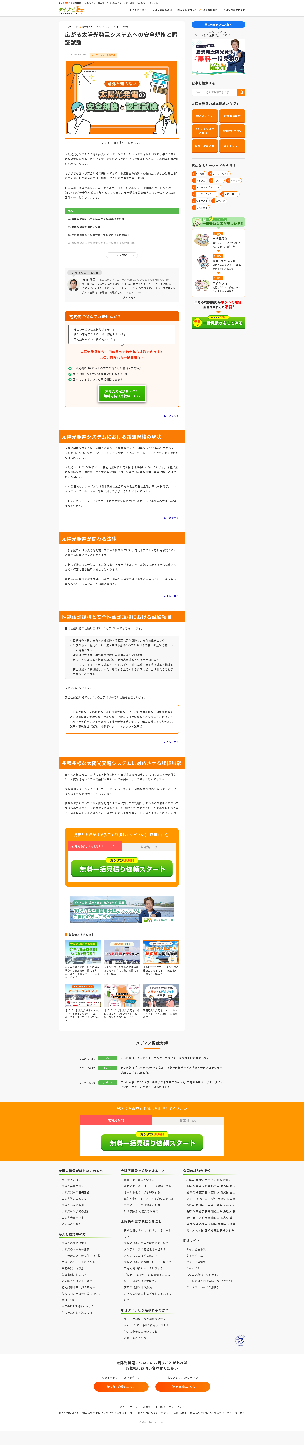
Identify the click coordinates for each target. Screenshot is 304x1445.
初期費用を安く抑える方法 (78, 1287)
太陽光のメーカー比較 (76, 1249)
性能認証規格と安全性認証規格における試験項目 (101, 235)
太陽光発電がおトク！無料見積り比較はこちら (122, 393)
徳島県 (225, 1217)
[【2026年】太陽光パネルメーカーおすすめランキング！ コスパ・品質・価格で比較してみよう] (83, 1004)
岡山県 (197, 1217)
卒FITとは (68, 1300)
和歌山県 (216, 1211)
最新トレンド (232, 146)
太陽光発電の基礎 (162, 10)
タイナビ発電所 (196, 1262)
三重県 (209, 1205)
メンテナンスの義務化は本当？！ (145, 1249)
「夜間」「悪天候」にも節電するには (147, 1274)
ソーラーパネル (219, 173)
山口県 (215, 1217)
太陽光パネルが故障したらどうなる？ (147, 1262)
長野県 (222, 1199)
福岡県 (213, 1224)
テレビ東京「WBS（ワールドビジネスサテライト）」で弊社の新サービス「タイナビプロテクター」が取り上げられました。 (171, 1084)
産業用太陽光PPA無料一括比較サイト (210, 1281)
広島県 (206, 1217)
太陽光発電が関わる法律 (86, 227)
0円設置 (199, 173)
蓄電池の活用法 (232, 131)
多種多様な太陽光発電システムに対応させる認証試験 (103, 243)
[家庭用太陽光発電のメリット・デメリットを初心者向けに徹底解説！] (161, 1004)
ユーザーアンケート (205, 193)
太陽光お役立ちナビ (234, 10)
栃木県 (215, 1186)
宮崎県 (209, 1230)
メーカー (234, 180)
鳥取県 (227, 1211)
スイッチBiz (194, 1268)
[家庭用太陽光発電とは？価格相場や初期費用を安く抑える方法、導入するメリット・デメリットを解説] (83, 960)
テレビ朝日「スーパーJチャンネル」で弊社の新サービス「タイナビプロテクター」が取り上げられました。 (172, 1070)
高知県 (203, 1224)
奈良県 (206, 1211)
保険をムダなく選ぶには (77, 1312)
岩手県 (209, 1180)
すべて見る (122, 255)
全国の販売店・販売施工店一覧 (81, 1255)
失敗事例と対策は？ (74, 1274)
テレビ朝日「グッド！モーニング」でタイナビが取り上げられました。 (165, 1058)
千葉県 (194, 1192)
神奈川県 (214, 1192)
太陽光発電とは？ (73, 1186)
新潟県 (225, 1192)
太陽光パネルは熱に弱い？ (140, 1255)
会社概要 (145, 1406)
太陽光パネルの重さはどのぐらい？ (146, 1243)
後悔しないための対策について (81, 1293)
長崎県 (231, 1224)
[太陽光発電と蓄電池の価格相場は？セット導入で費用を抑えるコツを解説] (122, 960)
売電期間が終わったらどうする (143, 1268)
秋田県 (227, 1180)
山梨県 (213, 1199)
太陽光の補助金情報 (74, 1243)
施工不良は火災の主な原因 (140, 1281)
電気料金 (219, 200)
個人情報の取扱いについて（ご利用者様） (162, 1412)
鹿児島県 (219, 1230)
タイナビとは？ (138, 10)
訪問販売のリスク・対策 (77, 1281)
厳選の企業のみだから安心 (140, 1331)
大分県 (200, 1230)
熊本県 (190, 1230)
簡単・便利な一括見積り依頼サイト (146, 1319)
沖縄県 (230, 1230)
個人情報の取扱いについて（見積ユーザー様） (217, 1412)
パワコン (217, 180)
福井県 (203, 1199)
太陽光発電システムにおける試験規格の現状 (98, 218)
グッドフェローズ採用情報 (203, 1287)
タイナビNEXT (195, 1255)
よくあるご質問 (71, 1224)
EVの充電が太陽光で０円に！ (142, 1211)
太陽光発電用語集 (73, 1217)
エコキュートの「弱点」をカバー (145, 1205)
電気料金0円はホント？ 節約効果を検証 (149, 1199)
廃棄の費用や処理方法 (138, 1287)
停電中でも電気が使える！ (140, 1180)
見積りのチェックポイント (78, 1262)
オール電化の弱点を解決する (142, 1192)
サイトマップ (177, 1406)
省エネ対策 (200, 200)
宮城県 (218, 1180)
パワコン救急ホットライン (203, 1274)
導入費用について (187, 10)
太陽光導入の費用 (73, 1205)
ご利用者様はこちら (182, 1387)
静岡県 (190, 1205)
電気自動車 (200, 207)
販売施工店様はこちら (121, 1387)
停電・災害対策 (204, 146)
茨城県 (206, 1186)
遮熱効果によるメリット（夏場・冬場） (149, 1186)
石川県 (194, 1199)
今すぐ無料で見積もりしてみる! (164, 1439)
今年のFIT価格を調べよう (78, 1306)
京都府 (227, 1205)
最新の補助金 (210, 10)
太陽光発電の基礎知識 (76, 1192)
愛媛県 (194, 1224)
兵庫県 (197, 1211)
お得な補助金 (232, 116)
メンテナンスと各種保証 (103, 55)
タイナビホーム (129, 1406)
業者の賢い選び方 (73, 1268)
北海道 (190, 1180)
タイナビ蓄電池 (196, 1249)
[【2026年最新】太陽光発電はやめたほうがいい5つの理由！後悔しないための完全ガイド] (122, 1004)
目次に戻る (173, 415)
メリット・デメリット (206, 187)
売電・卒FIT (230, 193)
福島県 (197, 1186)
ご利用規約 (159, 1406)
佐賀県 (222, 1224)
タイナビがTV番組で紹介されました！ (148, 1325)
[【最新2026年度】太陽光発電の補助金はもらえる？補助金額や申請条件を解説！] (161, 960)
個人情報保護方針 (69, 1412)
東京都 (203, 1192)
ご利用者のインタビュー (139, 1338)
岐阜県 (231, 1199)
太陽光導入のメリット (76, 1199)
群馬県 (225, 1186)
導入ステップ (204, 116)
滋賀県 (218, 1205)
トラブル (199, 180)
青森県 (200, 1180)
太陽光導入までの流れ (76, 1211)
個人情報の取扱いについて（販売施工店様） (108, 1412)
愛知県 (200, 1205)
